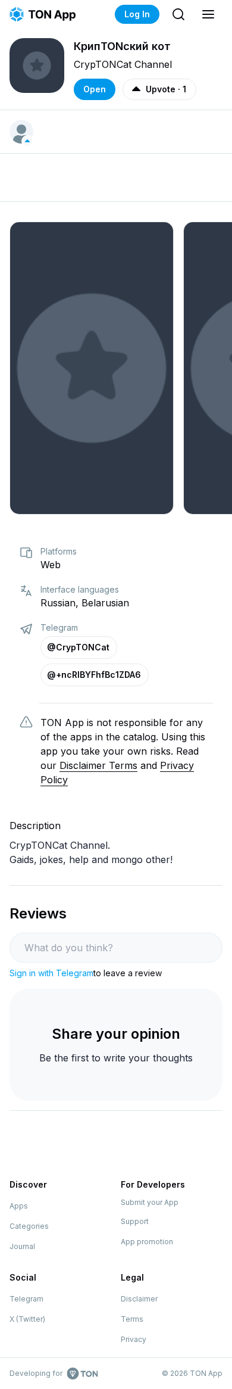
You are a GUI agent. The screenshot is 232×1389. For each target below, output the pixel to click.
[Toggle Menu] (208, 14)
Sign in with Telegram (51, 973)
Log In (137, 14)
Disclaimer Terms (98, 765)
